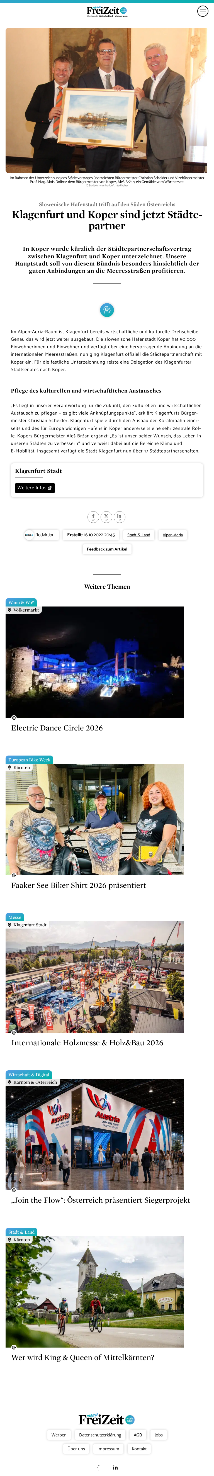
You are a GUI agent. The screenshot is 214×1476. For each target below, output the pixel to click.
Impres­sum (108, 1448)
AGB (137, 1435)
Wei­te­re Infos (32, 488)
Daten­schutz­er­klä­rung (100, 1435)
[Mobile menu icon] (202, 11)
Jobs (158, 1435)
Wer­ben (58, 1435)
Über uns (76, 1448)
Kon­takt (139, 1448)
